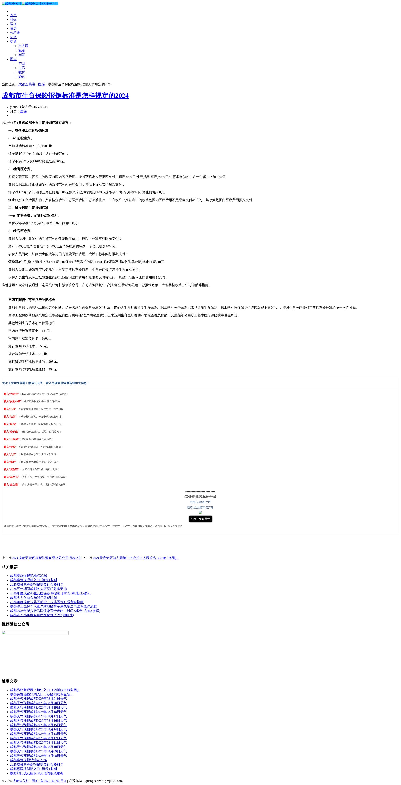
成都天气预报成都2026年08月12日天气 (38, 738)
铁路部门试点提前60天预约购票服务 (36, 773)
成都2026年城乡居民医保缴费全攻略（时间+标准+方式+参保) (55, 611)
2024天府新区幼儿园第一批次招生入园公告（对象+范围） (135, 558)
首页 (13, 15)
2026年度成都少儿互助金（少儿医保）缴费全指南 (47, 602)
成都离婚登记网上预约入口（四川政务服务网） (45, 690)
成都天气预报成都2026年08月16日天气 (38, 720)
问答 (21, 54)
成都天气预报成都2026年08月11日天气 (38, 742)
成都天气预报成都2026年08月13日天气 (38, 734)
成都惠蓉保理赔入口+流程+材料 (33, 580)
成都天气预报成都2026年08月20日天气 (38, 703)
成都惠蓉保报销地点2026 (28, 575)
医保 (13, 24)
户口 (21, 63)
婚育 (21, 76)
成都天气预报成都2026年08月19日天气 (38, 707)
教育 (21, 72)
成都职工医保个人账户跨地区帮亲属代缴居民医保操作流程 (53, 606)
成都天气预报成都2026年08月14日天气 (38, 729)
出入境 (23, 46)
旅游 (21, 50)
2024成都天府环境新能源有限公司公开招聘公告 (47, 558)
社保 (13, 19)
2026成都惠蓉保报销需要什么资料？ (36, 584)
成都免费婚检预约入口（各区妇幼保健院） (42, 694)
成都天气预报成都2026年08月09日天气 (38, 751)
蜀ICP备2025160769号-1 (49, 781)
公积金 (15, 32)
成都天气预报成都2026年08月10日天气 (38, 747)
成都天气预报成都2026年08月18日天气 (38, 712)
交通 (13, 41)
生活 (21, 68)
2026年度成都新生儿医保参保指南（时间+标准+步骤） (50, 593)
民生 (13, 59)
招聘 (13, 37)
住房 (13, 28)
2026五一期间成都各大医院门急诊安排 (38, 589)
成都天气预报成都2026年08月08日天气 (38, 755)
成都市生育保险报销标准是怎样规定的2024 (65, 95)
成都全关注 (50, 3)
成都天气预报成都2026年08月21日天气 (38, 698)
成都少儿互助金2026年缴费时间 (33, 597)
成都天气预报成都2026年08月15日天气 (38, 725)
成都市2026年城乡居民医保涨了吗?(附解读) (42, 615)
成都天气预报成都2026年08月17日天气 (38, 716)
